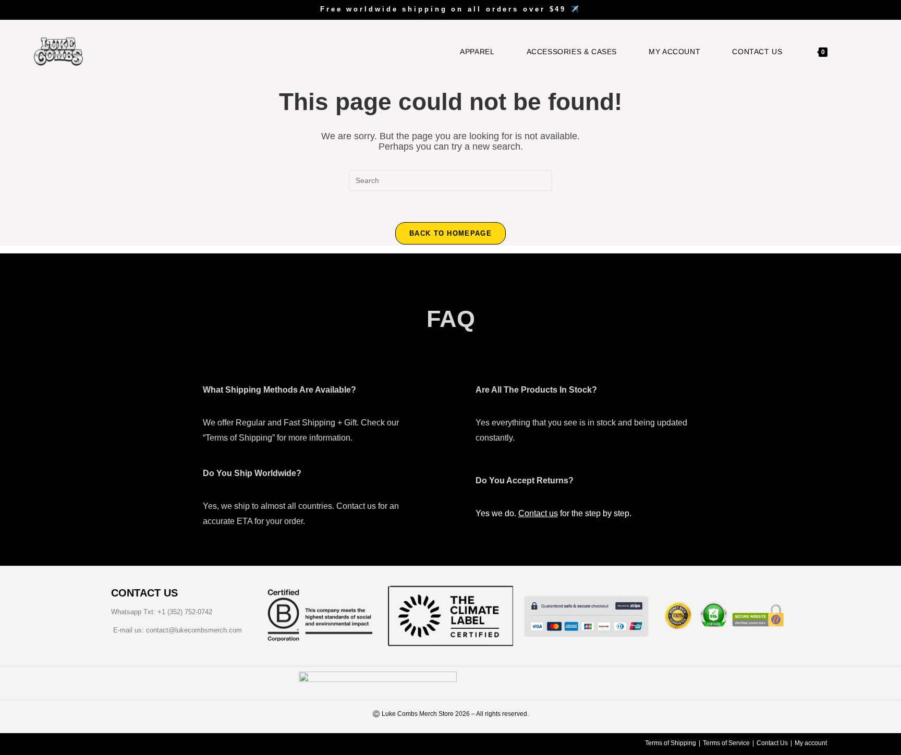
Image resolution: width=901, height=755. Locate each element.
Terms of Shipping (670, 743)
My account (811, 743)
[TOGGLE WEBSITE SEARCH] (851, 52)
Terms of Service (726, 743)
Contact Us (772, 743)
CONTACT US (144, 593)
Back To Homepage (450, 233)
